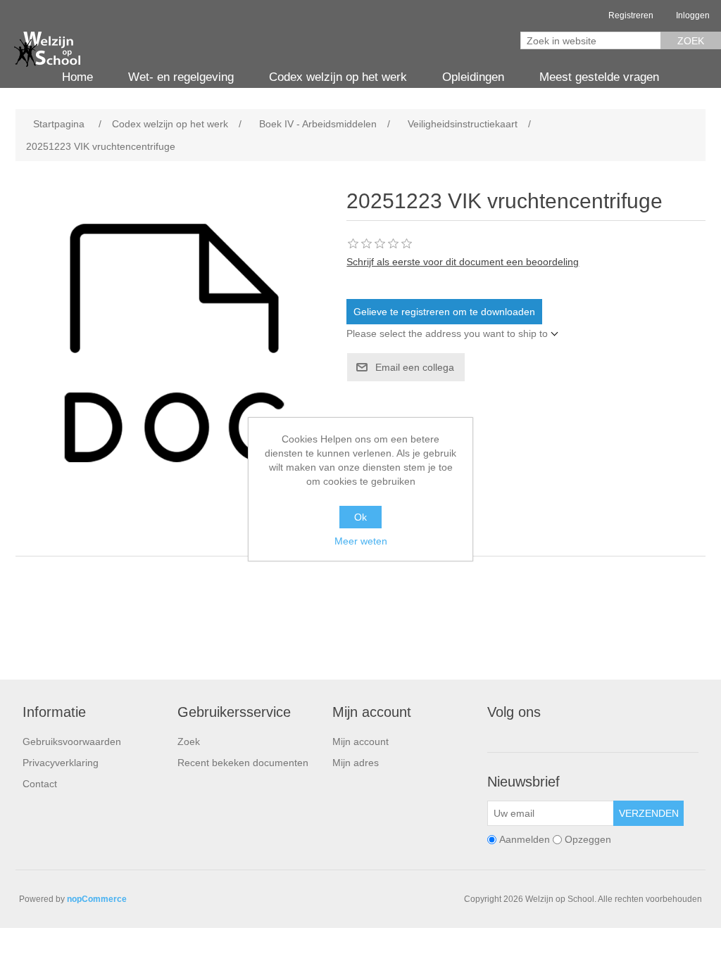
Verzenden (649, 813)
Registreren (630, 15)
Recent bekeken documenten (242, 762)
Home (77, 77)
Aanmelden (524, 839)
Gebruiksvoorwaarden (72, 741)
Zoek (690, 40)
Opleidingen (473, 77)
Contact (40, 783)
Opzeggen (588, 839)
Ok (360, 517)
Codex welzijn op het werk (338, 77)
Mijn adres (355, 762)
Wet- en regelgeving (181, 77)
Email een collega (414, 367)
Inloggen (693, 15)
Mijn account (360, 741)
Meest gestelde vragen (599, 77)
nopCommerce (97, 899)
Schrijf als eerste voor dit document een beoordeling (462, 261)
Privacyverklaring (61, 762)
